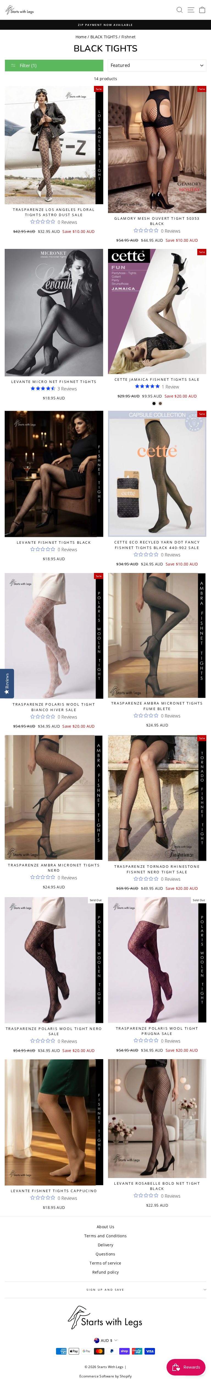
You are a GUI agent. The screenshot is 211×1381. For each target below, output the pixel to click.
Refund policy (105, 1272)
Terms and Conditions (105, 1235)
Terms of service (105, 1263)
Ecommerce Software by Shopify (105, 1376)
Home (81, 36)
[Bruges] (160, 403)
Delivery (105, 1244)
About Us (105, 1226)
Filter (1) (28, 65)
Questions (105, 1254)
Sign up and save (105, 1290)
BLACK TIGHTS (104, 36)
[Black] (154, 403)
